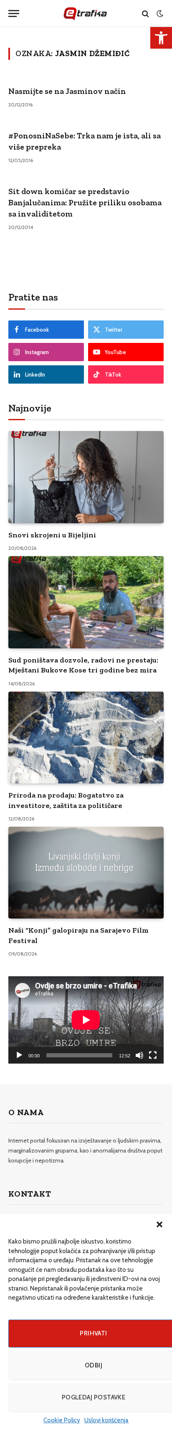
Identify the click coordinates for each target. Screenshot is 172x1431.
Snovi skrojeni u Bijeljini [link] (52, 534)
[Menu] (13, 13)
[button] (159, 1224)
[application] (86, 1019)
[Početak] (19, 1055)
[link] (161, 38)
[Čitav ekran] (153, 1055)
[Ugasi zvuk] (139, 1055)
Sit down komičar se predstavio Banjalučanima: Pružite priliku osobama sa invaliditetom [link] (85, 202)
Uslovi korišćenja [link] (106, 1420)
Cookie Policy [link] (61, 1420)
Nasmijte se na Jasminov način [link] (67, 91)
